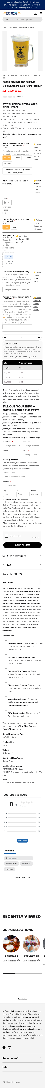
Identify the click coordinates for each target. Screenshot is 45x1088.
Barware (11, 956)
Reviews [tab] (10, 850)
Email (26, 451)
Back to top (22, 999)
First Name (8, 442)
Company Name (9, 473)
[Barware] (11, 943)
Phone (6, 451)
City (5, 490)
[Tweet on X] (10, 573)
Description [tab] (7, 582)
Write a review (22, 840)
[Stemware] (31, 943)
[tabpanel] (22, 685)
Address (7, 481)
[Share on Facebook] (15, 573)
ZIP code (34, 490)
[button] (22, 813)
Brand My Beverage (9, 75)
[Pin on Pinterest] (20, 573)
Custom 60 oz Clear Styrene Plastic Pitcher (22, 27)
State (19, 490)
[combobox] (22, 19)
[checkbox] (9, 869)
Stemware (31, 956)
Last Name (28, 442)
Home (4, 27)
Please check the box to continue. (16, 499)
